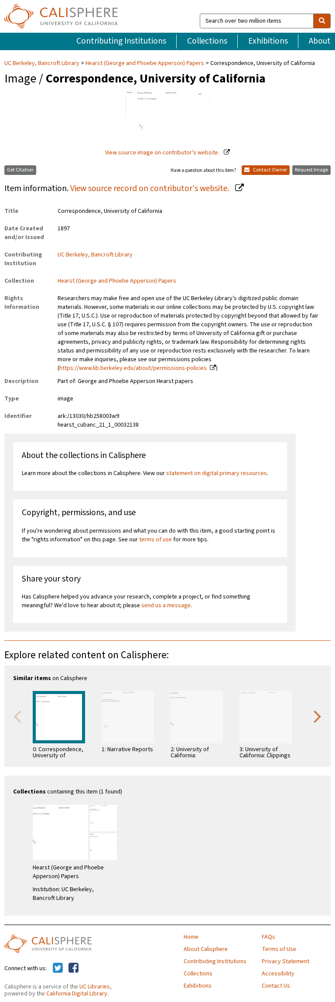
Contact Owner (269, 170)
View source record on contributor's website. (150, 188)
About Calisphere (206, 949)
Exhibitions (268, 41)
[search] (322, 21)
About (320, 41)
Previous (17, 716)
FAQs (268, 937)
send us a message (166, 605)
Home (191, 937)
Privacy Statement (285, 961)
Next (317, 716)
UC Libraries (94, 986)
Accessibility (278, 974)
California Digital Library (76, 993)
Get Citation (20, 170)
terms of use (155, 539)
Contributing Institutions (121, 41)
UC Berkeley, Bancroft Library (42, 63)
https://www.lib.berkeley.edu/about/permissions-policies (133, 368)
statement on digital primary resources (216, 473)
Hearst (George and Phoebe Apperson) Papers (144, 63)
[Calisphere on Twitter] (58, 968)
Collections (207, 41)
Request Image (311, 170)
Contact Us (276, 986)
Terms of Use (279, 949)
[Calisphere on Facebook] (73, 968)
